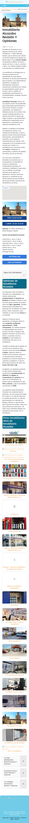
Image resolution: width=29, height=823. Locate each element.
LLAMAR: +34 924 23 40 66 (14, 223)
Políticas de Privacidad (15, 817)
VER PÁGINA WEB (14, 256)
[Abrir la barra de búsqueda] (26, 5)
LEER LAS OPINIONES (14, 262)
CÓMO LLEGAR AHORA (14, 218)
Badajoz (15, 9)
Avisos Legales (5, 817)
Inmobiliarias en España (7, 9)
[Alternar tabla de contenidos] (23, 275)
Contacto (16, 819)
